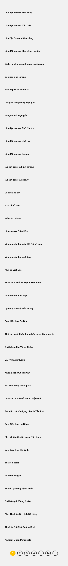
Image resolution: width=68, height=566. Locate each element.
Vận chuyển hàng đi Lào (18, 257)
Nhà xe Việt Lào (13, 270)
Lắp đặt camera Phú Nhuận (19, 128)
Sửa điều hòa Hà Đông (17, 424)
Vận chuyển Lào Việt (16, 295)
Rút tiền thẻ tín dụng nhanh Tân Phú (24, 411)
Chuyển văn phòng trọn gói (20, 102)
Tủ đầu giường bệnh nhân (19, 488)
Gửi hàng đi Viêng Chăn (18, 501)
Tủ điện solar (12, 463)
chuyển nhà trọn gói (16, 115)
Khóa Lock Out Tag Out (17, 373)
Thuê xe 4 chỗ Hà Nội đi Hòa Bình (23, 283)
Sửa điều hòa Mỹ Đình (17, 450)
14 (48, 553)
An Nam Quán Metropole (18, 540)
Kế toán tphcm (13, 218)
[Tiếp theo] (55, 553)
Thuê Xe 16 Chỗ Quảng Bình (20, 527)
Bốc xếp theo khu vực (17, 90)
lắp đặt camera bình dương (19, 167)
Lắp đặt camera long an (17, 154)
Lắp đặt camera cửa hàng (18, 12)
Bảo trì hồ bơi (12, 205)
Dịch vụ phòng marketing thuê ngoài (24, 64)
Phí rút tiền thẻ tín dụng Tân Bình (23, 437)
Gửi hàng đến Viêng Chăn (19, 347)
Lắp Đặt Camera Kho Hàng (19, 38)
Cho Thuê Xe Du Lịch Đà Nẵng (21, 514)
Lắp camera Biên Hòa (16, 231)
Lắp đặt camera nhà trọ (17, 141)
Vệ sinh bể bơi (12, 193)
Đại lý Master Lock (15, 360)
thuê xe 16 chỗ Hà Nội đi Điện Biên (23, 398)
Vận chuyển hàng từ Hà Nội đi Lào (23, 244)
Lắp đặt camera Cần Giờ (18, 25)
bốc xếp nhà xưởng (15, 77)
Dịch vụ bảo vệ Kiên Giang (19, 308)
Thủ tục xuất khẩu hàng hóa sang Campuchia (29, 334)
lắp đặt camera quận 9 (17, 180)
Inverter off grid (13, 475)
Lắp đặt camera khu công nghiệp (22, 51)
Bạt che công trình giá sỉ (18, 386)
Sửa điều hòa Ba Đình (16, 321)
